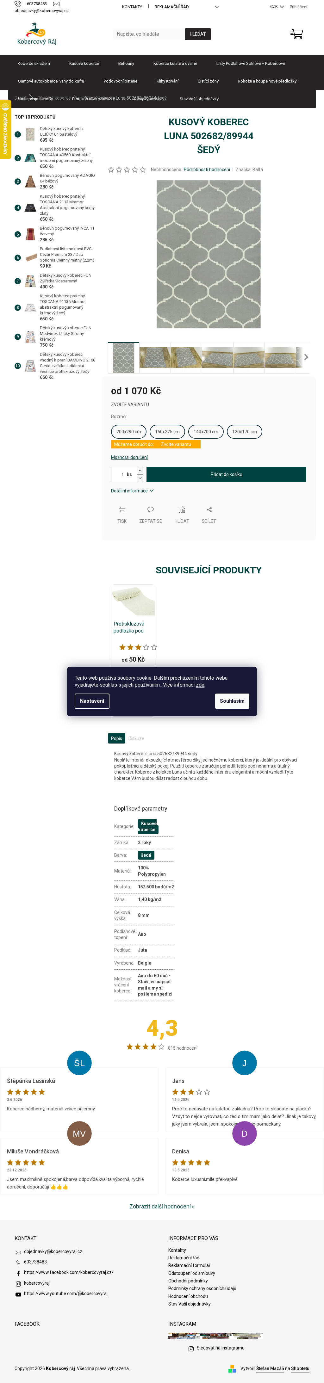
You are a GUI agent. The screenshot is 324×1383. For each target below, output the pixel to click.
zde (200, 685)
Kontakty (132, 6)
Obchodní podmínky (188, 1280)
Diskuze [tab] (136, 738)
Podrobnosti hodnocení (207, 169)
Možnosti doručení (129, 457)
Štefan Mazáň (270, 1368)
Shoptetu (300, 1368)
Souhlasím (232, 701)
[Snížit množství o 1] (140, 478)
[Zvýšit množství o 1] (140, 470)
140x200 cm (206, 431)
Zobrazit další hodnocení (160, 1206)
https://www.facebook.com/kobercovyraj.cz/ (69, 1272)
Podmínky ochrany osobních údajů (202, 1288)
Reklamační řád (172, 6)
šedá (146, 855)
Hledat (198, 34)
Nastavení (92, 701)
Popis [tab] (116, 738)
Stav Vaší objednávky (189, 1303)
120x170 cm (244, 431)
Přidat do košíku (226, 474)
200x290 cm (128, 431)
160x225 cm (167, 431)
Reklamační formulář (189, 1265)
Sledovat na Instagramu (221, 1347)
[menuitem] (33, 63)
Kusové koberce (147, 826)
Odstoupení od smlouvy (191, 1273)
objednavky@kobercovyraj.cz (53, 1251)
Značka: (249, 169)
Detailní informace (129, 490)
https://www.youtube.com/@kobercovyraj (66, 1293)
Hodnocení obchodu (188, 1296)
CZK (274, 6)
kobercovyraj (37, 1283)
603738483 (35, 1261)
